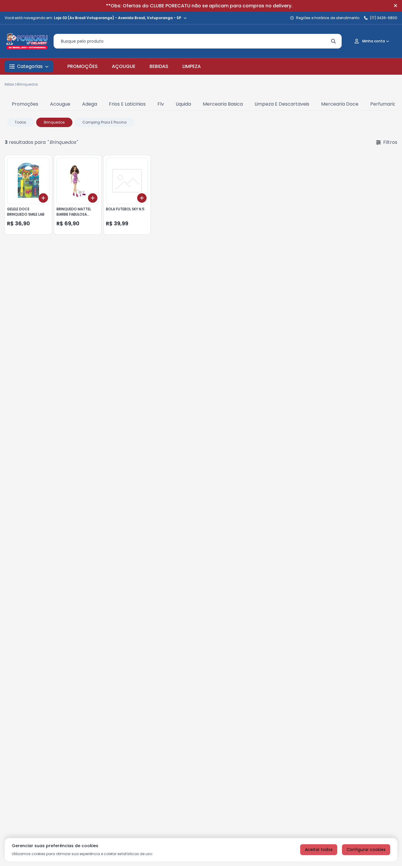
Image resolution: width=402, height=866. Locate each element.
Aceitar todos (319, 849)
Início (9, 84)
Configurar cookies (366, 849)
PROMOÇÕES (82, 66)
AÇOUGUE (123, 66)
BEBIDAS (158, 66)
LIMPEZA (191, 66)
